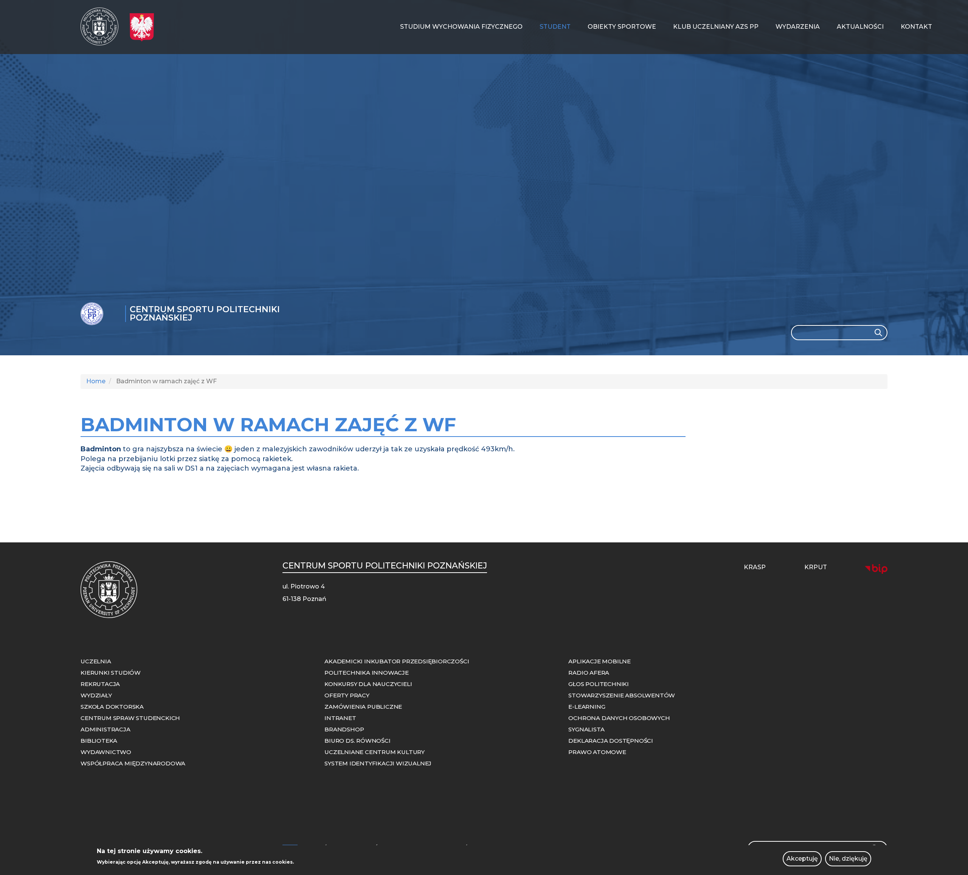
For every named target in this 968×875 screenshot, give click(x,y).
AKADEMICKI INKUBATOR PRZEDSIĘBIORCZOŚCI (396, 661)
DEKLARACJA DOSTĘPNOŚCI (610, 740)
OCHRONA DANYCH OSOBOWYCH (619, 718)
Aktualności (860, 26)
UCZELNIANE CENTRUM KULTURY (374, 752)
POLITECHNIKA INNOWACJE (366, 672)
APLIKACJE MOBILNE (599, 661)
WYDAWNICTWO (106, 752)
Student (555, 26)
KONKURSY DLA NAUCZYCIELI (368, 684)
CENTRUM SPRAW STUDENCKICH (130, 718)
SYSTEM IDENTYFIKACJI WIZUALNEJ (377, 763)
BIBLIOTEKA (99, 740)
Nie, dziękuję (848, 858)
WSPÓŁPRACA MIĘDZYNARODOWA (133, 763)
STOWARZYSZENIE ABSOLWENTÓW (621, 695)
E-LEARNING (586, 706)
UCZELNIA (96, 661)
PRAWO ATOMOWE (597, 752)
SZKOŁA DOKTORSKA (112, 706)
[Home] (102, 26)
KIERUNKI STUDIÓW (111, 672)
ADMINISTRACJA (105, 729)
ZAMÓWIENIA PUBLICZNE (363, 706)
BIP (876, 568)
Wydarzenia (798, 26)
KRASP (755, 567)
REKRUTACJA (100, 684)
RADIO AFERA (588, 672)
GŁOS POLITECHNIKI (598, 684)
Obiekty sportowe (622, 26)
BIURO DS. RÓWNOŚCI (357, 740)
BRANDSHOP (344, 729)
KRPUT (815, 567)
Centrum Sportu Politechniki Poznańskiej (205, 313)
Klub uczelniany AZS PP (716, 26)
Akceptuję (802, 858)
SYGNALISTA (586, 729)
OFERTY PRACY (346, 695)
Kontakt (916, 26)
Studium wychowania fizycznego (461, 26)
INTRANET (340, 718)
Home (95, 381)
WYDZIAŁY (96, 695)
